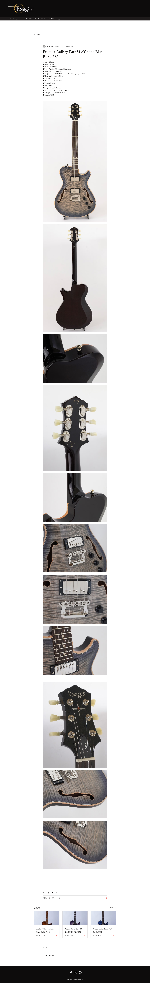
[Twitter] (75, 972)
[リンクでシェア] (56, 892)
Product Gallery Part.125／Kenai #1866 (102, 930)
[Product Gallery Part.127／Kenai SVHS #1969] (46, 918)
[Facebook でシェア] (44, 892)
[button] (113, 34)
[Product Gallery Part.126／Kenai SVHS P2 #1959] (75, 918)
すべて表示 (113, 907)
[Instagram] (80, 972)
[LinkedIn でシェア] (52, 892)
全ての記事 (37, 34)
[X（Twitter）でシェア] (48, 892)
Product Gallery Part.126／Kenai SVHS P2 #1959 (74, 930)
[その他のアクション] (106, 46)
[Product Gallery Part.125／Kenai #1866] (103, 918)
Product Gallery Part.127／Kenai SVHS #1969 (45, 930)
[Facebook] (71, 972)
